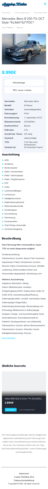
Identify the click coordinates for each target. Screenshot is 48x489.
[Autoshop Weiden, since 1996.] (14, 4)
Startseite (6, 12)
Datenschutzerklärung (24, 480)
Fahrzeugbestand (22, 12)
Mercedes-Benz (40, 12)
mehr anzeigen (8, 338)
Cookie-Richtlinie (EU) (24, 477)
